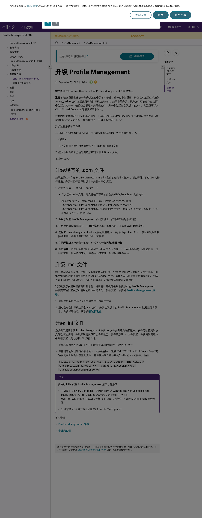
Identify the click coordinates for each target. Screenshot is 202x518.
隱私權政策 (32, 5)
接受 (160, 15)
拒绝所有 (180, 15)
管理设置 (140, 15)
